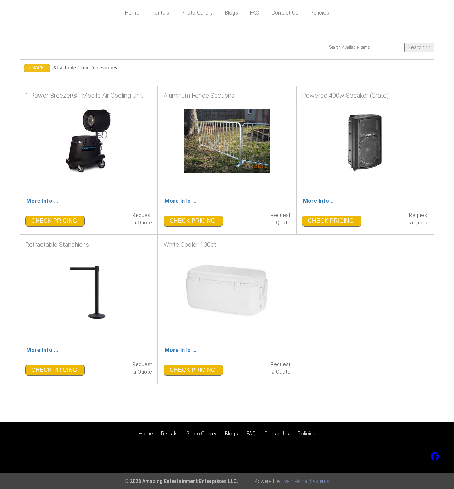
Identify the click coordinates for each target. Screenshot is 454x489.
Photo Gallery (197, 13)
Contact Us (284, 13)
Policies (319, 13)
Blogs (231, 13)
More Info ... (42, 200)
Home (132, 13)
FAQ (254, 13)
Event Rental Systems (306, 481)
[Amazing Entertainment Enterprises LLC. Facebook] (435, 456)
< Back (36, 67)
